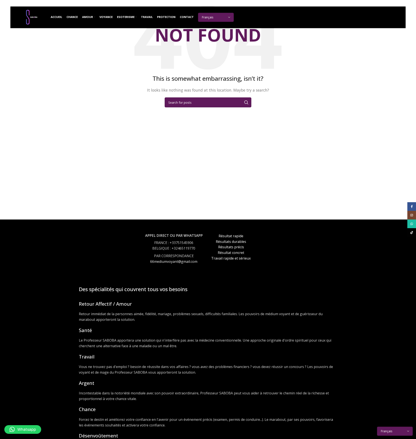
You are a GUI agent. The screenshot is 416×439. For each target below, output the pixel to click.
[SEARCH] (246, 102)
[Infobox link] (174, 252)
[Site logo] (31, 17)
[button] (22, 429)
